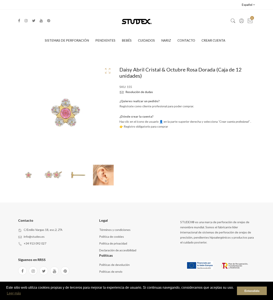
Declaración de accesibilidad (117, 250)
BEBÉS (127, 40)
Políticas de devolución (114, 265)
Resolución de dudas (139, 92)
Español (247, 4)
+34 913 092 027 (35, 243)
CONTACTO (186, 40)
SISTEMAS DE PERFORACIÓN (67, 40)
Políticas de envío (110, 271)
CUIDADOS (146, 40)
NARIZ (166, 40)
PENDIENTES (105, 40)
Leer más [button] (14, 293)
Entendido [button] (252, 291)
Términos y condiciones (115, 230)
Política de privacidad (113, 243)
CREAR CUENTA (213, 40)
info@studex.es (34, 236)
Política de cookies (111, 236)
